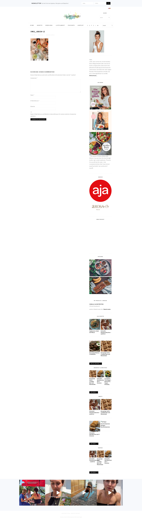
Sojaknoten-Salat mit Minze (94, 331)
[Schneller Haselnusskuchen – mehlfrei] (106, 329)
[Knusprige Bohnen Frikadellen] (94, 351)
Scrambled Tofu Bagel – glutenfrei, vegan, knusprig (108, 381)
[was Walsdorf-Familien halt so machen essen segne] (32, 493)
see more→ (94, 392)
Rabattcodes (107, 309)
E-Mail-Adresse (34, 100)
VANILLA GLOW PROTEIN (96, 304)
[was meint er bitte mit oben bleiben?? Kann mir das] (84, 493)
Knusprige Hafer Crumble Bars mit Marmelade (105, 354)
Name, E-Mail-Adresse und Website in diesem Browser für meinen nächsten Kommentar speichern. (53, 115)
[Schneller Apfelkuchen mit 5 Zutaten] (100, 377)
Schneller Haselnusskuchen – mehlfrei (106, 332)
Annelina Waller (72, 15)
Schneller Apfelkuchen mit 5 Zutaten (94, 434)
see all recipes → (96, 363)
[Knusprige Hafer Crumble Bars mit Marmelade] (106, 351)
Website (32, 106)
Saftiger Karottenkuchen (105, 426)
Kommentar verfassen (50, 34)
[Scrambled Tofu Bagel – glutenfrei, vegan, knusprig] (108, 377)
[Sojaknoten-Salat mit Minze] (94, 329)
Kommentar (33, 78)
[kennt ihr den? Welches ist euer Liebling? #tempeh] (58, 493)
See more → (94, 443)
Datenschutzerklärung (66, 517)
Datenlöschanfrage (77, 517)
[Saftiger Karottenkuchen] (106, 423)
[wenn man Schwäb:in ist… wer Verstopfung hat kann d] (110, 493)
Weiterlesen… (93, 75)
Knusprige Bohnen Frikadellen (94, 353)
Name (32, 95)
